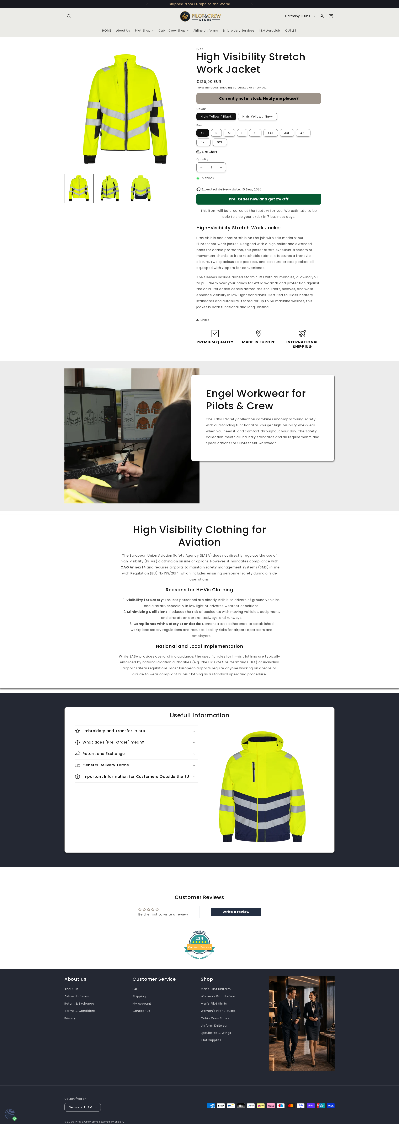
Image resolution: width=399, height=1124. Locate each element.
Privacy (70, 1018)
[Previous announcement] (146, 4)
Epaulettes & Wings (216, 1033)
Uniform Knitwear (214, 1025)
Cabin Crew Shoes (215, 1018)
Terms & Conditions (80, 1011)
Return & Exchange (79, 1003)
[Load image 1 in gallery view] (78, 188)
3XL (287, 133)
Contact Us (141, 1011)
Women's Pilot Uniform (218, 996)
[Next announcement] (252, 4)
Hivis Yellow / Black (216, 116)
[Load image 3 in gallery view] (140, 188)
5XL (203, 142)
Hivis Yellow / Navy (258, 116)
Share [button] (205, 320)
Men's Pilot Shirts (214, 1003)
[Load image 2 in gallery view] (109, 188)
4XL (303, 133)
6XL (220, 142)
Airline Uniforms (76, 996)
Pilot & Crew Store (87, 1122)
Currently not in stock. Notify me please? (259, 98)
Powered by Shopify (111, 1122)
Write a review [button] (236, 911)
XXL (270, 133)
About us (71, 989)
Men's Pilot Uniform (216, 989)
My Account (142, 1003)
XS (203, 133)
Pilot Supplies (211, 1040)
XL (255, 133)
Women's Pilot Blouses (218, 1011)
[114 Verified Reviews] (199, 961)
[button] (69, 16)
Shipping (225, 87)
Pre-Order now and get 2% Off (259, 199)
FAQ (136, 989)
